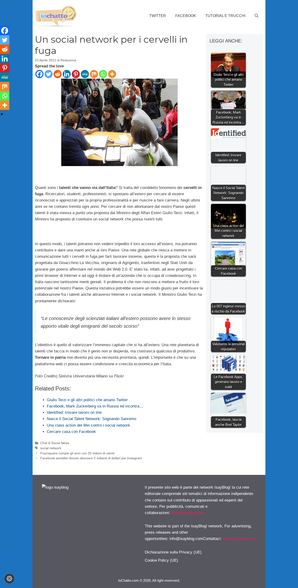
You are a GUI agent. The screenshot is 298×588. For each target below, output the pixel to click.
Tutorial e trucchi (225, 16)
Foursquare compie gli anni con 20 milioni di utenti (77, 453)
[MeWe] (85, 74)
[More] (112, 74)
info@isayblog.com (187, 513)
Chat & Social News (54, 443)
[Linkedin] (67, 74)
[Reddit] (58, 74)
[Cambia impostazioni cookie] (9, 578)
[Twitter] (48, 74)
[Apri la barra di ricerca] (256, 16)
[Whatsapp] (103, 74)
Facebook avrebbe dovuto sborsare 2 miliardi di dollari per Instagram (91, 458)
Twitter (157, 16)
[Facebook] (39, 74)
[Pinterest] (76, 74)
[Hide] (2, 114)
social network (50, 448)
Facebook (185, 16)
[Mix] (94, 74)
